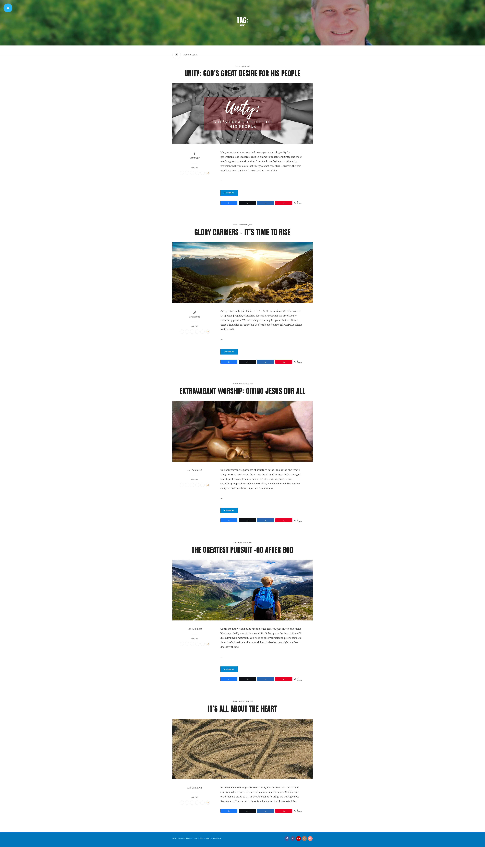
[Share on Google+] (197, 173)
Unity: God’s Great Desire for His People (242, 73)
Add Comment (194, 470)
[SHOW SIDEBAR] (8, 8)
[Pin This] (192, 173)
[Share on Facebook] (182, 173)
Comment (194, 155)
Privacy (195, 838)
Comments (194, 314)
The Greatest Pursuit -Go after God (242, 550)
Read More (229, 193)
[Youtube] (298, 838)
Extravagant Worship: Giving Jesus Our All (243, 391)
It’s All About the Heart (242, 708)
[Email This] (208, 173)
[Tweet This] (187, 173)
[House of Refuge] (310, 838)
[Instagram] (304, 838)
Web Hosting (205, 838)
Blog (238, 66)
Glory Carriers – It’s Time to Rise (242, 232)
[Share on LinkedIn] (202, 173)
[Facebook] (287, 838)
